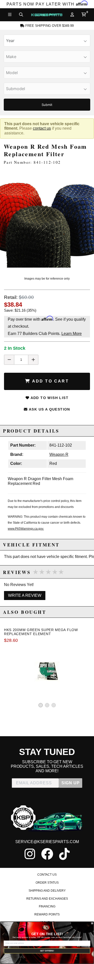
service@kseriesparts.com (47, 842)
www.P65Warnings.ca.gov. (26, 528)
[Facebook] (47, 854)
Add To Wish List (48, 398)
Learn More (71, 333)
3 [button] (54, 705)
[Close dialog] (92, 923)
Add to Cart (49, 381)
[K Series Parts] (47, 14)
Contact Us (47, 874)
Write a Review (24, 595)
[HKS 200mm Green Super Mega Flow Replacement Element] (47, 671)
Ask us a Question (49, 409)
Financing (47, 906)
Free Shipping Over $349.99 (49, 26)
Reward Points (47, 914)
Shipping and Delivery (47, 890)
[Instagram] (30, 854)
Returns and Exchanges (47, 898)
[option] (47, 221)
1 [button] (41, 705)
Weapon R (58, 454)
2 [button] (47, 705)
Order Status (47, 882)
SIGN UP (70, 783)
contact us (42, 128)
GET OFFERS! (47, 951)
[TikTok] (64, 854)
